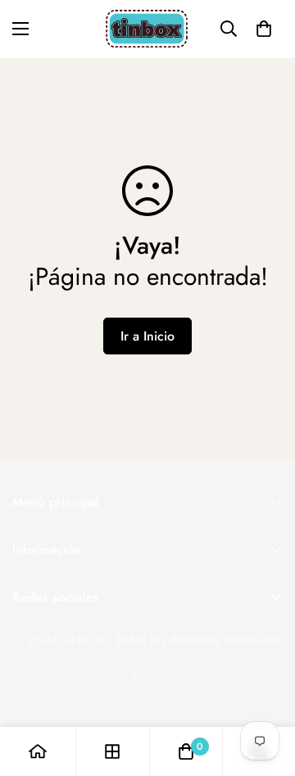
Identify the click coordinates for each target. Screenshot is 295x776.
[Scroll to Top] (265, 689)
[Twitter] (187, 676)
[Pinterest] (108, 676)
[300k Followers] (134, 676)
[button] (264, 28)
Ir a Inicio (147, 336)
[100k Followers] (161, 676)
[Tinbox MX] (147, 29)
